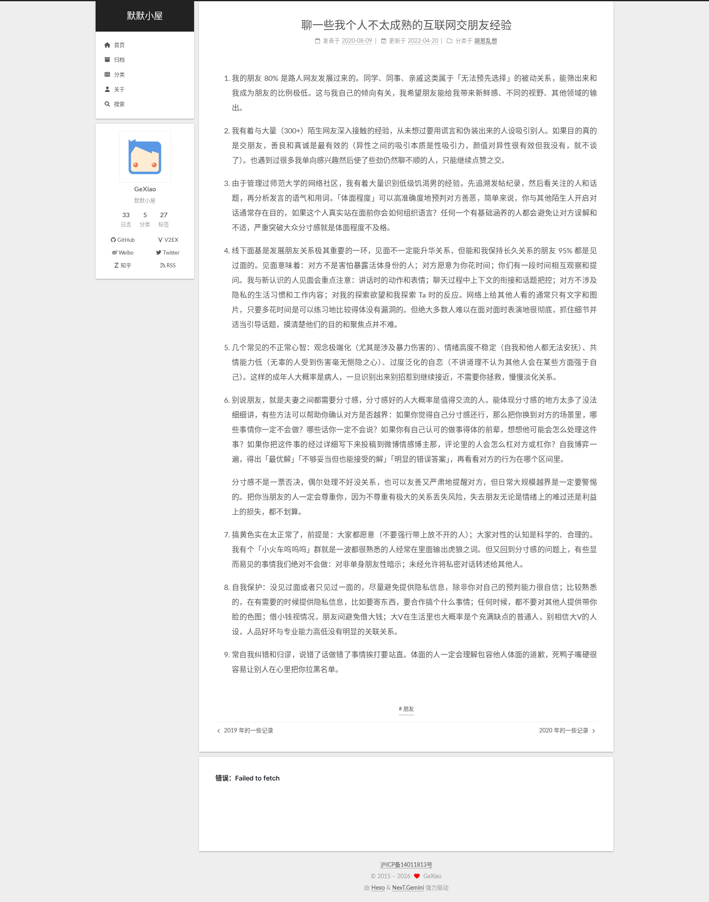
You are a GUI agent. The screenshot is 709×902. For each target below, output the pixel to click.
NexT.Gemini (408, 888)
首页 (119, 45)
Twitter (171, 253)
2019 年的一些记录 (247, 731)
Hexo (378, 888)
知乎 (126, 266)
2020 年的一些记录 (564, 731)
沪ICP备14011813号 (406, 865)
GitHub (126, 240)
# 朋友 (406, 709)
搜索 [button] (119, 104)
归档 (119, 60)
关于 (119, 89)
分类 (119, 75)
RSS (171, 266)
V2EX (171, 240)
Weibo (126, 253)
